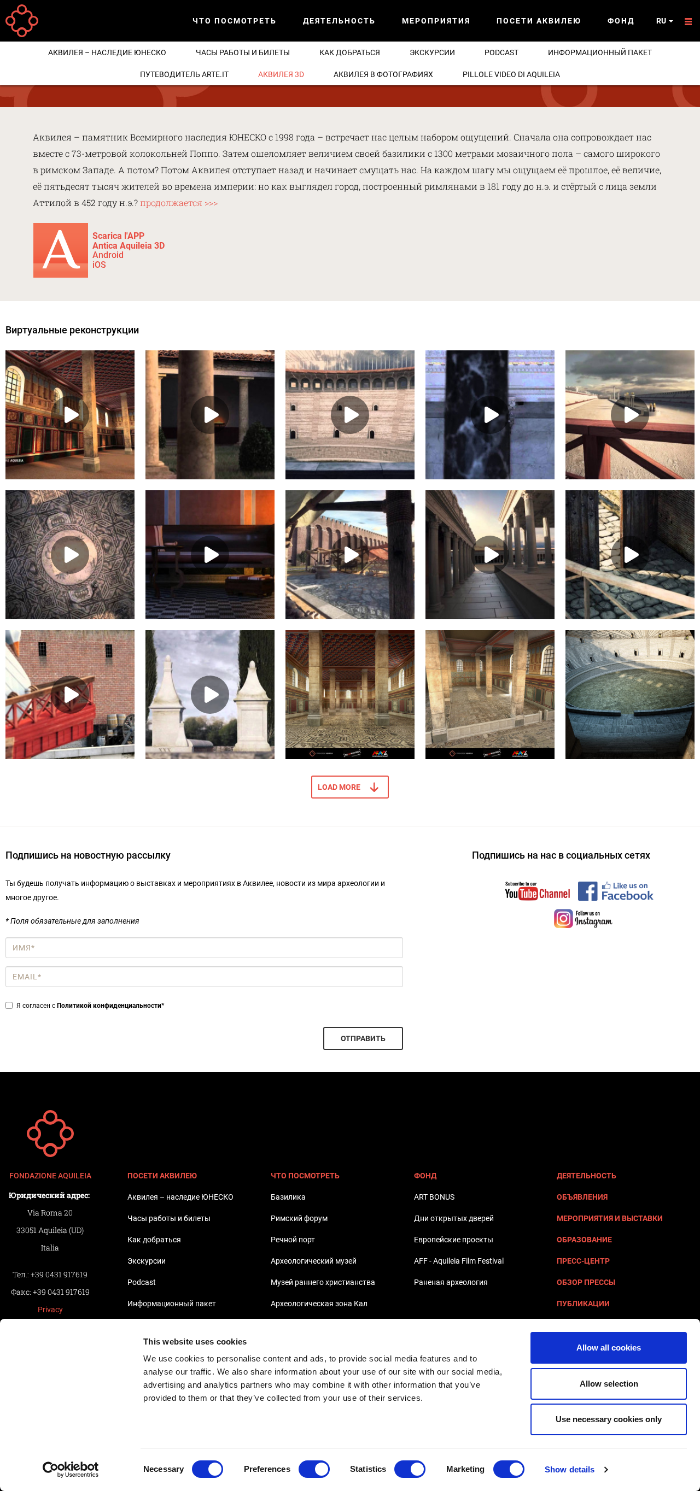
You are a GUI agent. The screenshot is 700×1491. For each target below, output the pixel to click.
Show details (569, 1469)
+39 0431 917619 (59, 1274)
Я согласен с (90, 1005)
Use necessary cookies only (609, 1419)
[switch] (314, 1469)
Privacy (50, 1309)
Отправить (363, 1038)
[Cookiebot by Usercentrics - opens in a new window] (71, 1469)
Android (108, 255)
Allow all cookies (608, 1347)
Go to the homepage (21, 21)
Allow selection (609, 1383)
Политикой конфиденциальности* (110, 1005)
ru (662, 20)
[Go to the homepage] (50, 1133)
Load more (339, 787)
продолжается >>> (178, 202)
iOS (99, 265)
